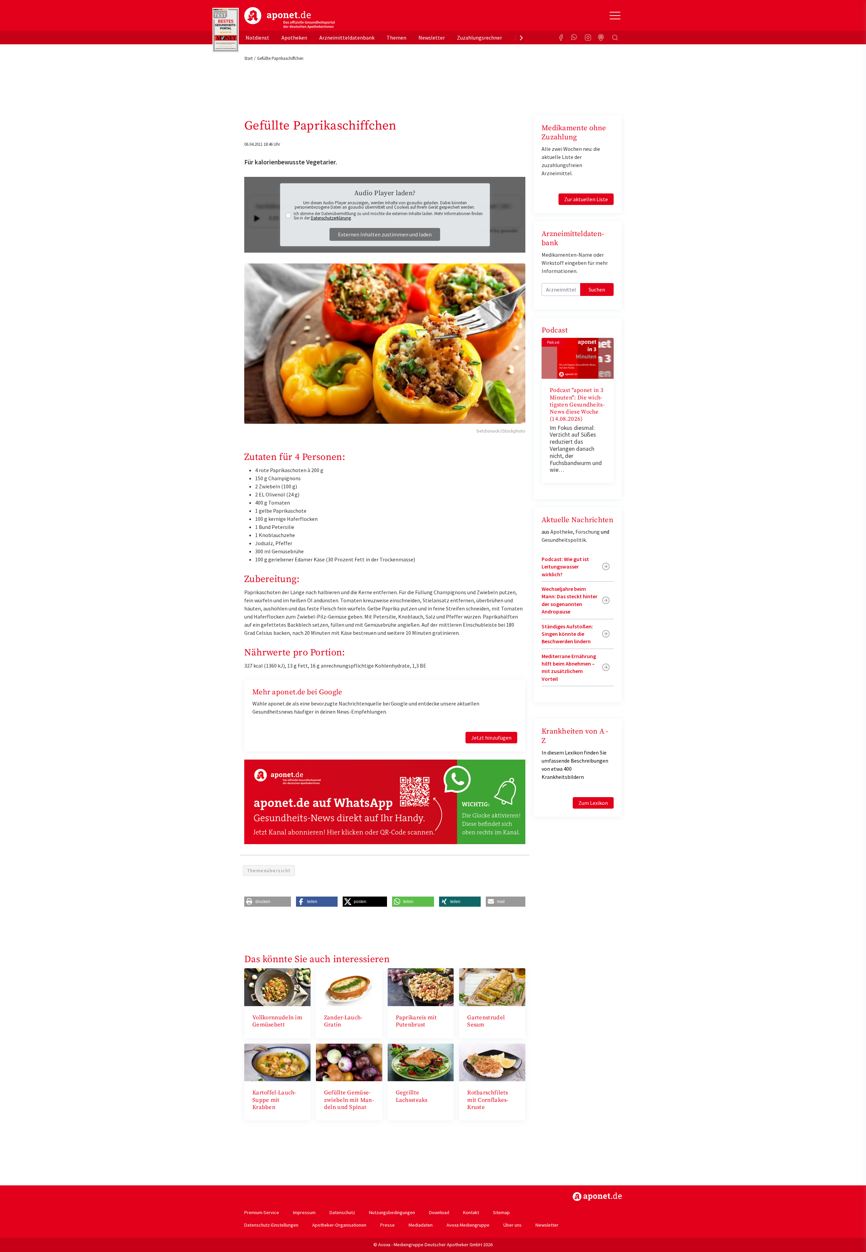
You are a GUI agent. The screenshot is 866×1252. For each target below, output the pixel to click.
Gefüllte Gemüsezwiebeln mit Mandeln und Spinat (349, 1100)
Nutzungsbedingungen (392, 1212)
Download (439, 1212)
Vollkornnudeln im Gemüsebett (277, 1021)
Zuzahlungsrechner (479, 37)
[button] (267, 902)
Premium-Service (261, 1212)
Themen (396, 37)
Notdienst (257, 37)
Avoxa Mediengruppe (468, 1225)
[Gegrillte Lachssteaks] (421, 1061)
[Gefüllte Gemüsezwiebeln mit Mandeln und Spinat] (349, 1061)
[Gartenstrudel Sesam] (492, 986)
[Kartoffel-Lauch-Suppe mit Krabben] (277, 1061)
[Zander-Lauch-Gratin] (349, 986)
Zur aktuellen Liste (586, 199)
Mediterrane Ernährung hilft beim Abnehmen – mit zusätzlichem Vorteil (569, 667)
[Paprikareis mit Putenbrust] (421, 986)
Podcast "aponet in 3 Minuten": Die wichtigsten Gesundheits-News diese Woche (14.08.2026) (577, 405)
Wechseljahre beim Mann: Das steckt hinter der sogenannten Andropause (569, 600)
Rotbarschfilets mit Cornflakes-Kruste (487, 1100)
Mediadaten (421, 1225)
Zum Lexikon (593, 802)
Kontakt (471, 1212)
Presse (387, 1225)
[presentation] (521, 37)
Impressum (304, 1212)
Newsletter (431, 37)
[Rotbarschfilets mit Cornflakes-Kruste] (492, 1061)
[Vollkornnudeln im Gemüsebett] (277, 986)
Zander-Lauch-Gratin (343, 1021)
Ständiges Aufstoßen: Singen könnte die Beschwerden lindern (567, 634)
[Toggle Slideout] (615, 15)
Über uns (512, 1225)
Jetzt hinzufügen (491, 737)
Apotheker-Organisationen (339, 1225)
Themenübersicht (269, 870)
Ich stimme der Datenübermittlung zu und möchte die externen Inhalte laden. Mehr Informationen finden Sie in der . (388, 215)
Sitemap (501, 1212)
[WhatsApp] (574, 37)
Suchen (597, 289)
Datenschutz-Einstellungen (271, 1225)
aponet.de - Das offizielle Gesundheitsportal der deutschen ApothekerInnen (289, 18)
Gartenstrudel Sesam (486, 1021)
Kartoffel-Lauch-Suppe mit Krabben (274, 1100)
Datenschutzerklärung (331, 218)
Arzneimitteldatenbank (346, 37)
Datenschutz (342, 1212)
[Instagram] (588, 37)
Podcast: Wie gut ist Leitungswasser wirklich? (565, 567)
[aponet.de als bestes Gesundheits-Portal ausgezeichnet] (225, 30)
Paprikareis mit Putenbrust (416, 1021)
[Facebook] (561, 37)
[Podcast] (601, 37)
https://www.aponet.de (597, 1196)
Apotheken (294, 37)
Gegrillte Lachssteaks (412, 1096)
